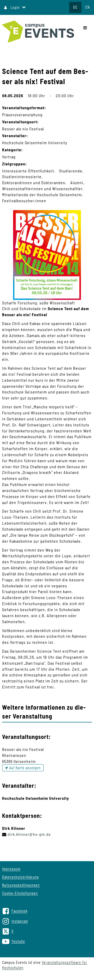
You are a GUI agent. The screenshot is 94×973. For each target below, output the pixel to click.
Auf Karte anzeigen (24, 768)
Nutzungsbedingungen (21, 885)
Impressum (11, 869)
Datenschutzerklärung (20, 877)
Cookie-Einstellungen (20, 893)
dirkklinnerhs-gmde (29, 834)
